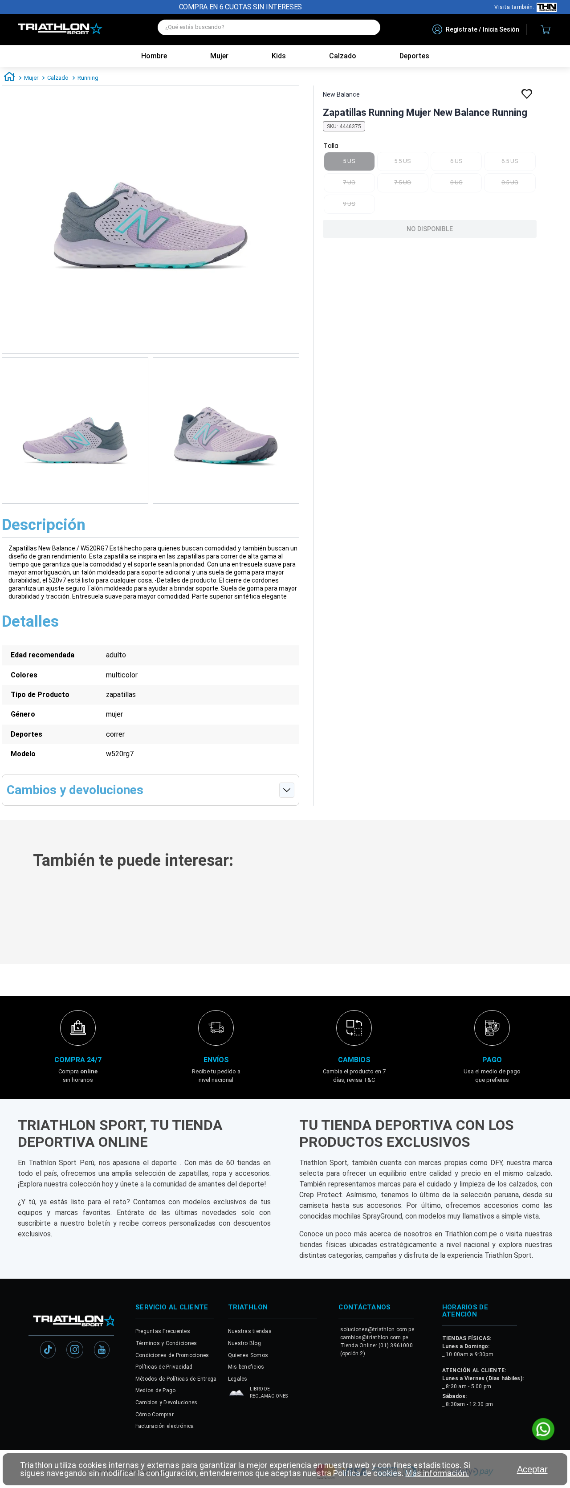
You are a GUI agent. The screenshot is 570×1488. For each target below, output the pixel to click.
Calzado (58, 77)
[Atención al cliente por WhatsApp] (543, 1430)
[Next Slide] (557, 914)
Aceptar (532, 1469)
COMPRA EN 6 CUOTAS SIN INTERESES (240, 7)
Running (87, 77)
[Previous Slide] (12, 914)
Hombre (154, 56)
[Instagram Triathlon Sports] (74, 1370)
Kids (279, 56)
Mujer (219, 56)
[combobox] (269, 30)
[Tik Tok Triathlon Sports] (48, 1370)
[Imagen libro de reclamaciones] (236, 1415)
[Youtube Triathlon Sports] (102, 1370)
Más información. (436, 1473)
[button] (115, 925)
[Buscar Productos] (369, 27)
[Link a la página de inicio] (9, 78)
